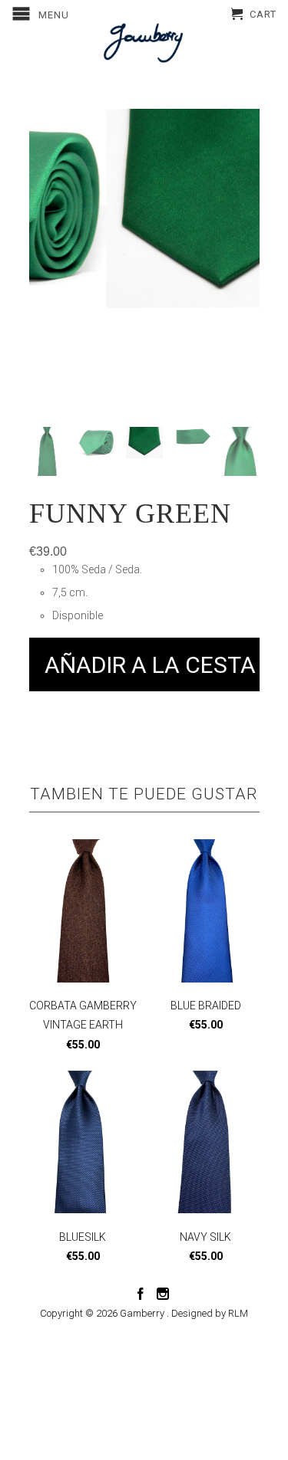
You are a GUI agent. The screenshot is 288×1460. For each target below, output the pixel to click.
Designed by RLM (209, 1313)
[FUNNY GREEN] (151, 208)
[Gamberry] (144, 43)
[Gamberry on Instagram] (163, 1294)
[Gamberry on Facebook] (140, 1294)
